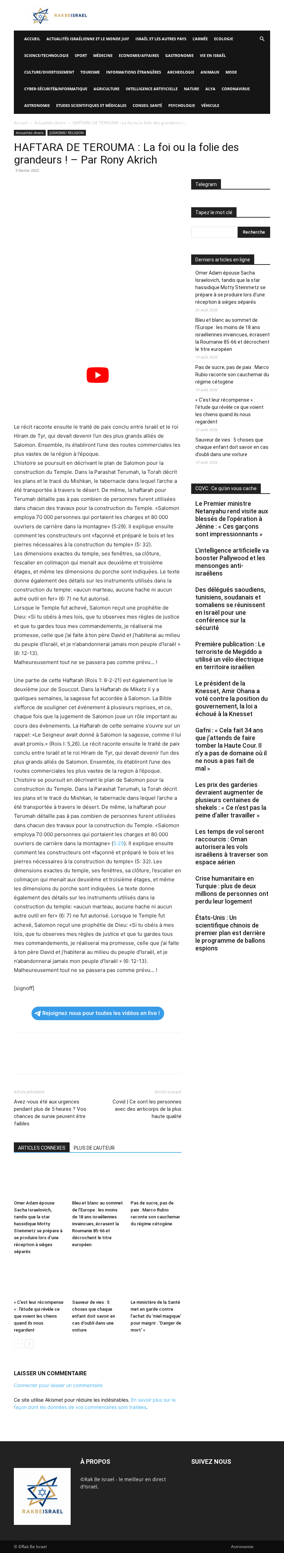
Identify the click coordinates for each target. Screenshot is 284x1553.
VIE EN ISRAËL (213, 55)
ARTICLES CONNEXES (41, 1148)
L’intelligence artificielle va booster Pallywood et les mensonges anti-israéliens (232, 562)
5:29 (118, 843)
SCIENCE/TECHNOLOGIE (46, 55)
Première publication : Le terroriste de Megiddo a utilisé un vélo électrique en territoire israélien (230, 655)
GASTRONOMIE (179, 55)
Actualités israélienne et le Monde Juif (87, 38)
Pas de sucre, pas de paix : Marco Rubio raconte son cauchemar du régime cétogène (232, 374)
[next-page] (29, 1344)
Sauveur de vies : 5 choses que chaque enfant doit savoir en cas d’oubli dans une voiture (93, 1316)
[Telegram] (100, 186)
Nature (191, 88)
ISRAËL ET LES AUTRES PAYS (160, 38)
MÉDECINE (103, 55)
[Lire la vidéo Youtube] (97, 375)
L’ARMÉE (200, 38)
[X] (37, 186)
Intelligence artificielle (152, 88)
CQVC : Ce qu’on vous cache (226, 488)
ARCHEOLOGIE (180, 72)
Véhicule (210, 105)
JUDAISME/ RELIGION (67, 132)
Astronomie (37, 105)
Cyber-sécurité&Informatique (55, 88)
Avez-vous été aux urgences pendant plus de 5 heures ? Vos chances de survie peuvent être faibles (50, 1113)
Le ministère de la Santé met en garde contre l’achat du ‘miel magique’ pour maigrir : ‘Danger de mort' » (156, 1316)
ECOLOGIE (223, 38)
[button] (262, 39)
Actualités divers (50, 123)
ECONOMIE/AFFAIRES (139, 55)
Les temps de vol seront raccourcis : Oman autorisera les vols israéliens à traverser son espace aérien (231, 847)
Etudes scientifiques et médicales (91, 105)
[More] (116, 186)
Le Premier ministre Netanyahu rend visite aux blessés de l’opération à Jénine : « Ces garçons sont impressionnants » (231, 519)
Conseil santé (147, 105)
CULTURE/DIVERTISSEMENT (49, 72)
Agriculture (106, 88)
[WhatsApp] (69, 186)
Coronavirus (236, 88)
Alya (210, 88)
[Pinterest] (53, 186)
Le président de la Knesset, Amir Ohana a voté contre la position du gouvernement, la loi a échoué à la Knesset (231, 698)
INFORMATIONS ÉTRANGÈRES (133, 72)
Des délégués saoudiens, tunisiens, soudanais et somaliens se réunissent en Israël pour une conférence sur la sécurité (230, 608)
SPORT (81, 55)
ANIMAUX (210, 72)
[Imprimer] (84, 186)
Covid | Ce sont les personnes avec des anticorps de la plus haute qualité (147, 1109)
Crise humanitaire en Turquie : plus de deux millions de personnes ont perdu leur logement (231, 890)
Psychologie (181, 105)
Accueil (21, 123)
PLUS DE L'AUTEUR (94, 1148)
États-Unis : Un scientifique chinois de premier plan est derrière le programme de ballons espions (230, 933)
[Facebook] (21, 186)
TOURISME (90, 72)
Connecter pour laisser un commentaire (58, 1385)
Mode (231, 72)
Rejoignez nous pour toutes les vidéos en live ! (101, 1013)
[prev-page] (18, 1344)
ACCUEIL (32, 38)
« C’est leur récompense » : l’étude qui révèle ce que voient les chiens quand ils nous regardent (38, 1316)
